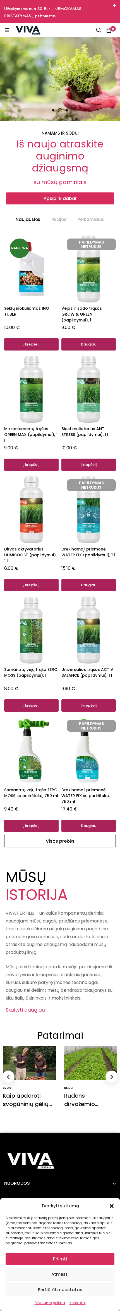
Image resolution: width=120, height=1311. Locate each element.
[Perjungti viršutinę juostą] (114, 5)
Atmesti (60, 1274)
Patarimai (60, 1035)
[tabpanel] (60, 534)
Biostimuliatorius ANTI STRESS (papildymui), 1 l (84, 431)
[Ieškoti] (99, 30)
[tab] (28, 219)
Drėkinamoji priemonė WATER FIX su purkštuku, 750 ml (85, 795)
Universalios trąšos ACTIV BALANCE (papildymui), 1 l (87, 672)
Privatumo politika (50, 1302)
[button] (111, 1206)
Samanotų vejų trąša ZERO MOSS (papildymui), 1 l (30, 672)
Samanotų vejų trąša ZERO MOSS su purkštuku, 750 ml (31, 792)
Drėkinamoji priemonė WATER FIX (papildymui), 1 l (88, 552)
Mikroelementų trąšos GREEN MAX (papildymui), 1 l (30, 434)
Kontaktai (77, 1302)
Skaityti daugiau (25, 1010)
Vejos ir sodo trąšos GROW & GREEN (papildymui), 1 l (81, 314)
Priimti (60, 1259)
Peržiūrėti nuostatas (60, 1290)
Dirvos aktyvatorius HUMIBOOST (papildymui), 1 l (30, 555)
